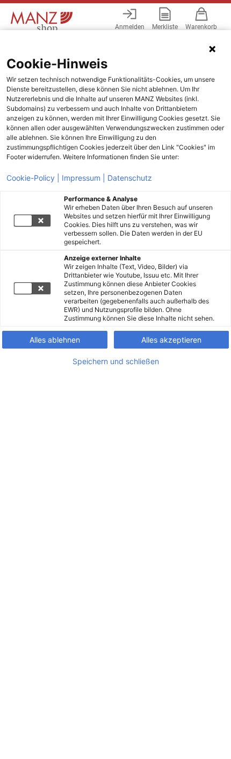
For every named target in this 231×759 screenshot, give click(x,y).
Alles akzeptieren (171, 339)
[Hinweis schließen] (212, 49)
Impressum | (83, 178)
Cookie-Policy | (33, 178)
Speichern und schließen (116, 361)
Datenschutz (129, 178)
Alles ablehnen (55, 339)
